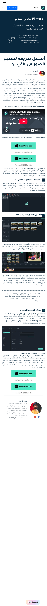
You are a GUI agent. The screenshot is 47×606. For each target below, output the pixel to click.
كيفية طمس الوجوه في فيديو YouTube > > (19, 106)
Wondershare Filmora (20, 93)
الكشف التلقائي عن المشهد (31, 299)
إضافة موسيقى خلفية (26, 360)
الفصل (18, 299)
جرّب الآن (12, 7)
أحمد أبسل (34, 72)
